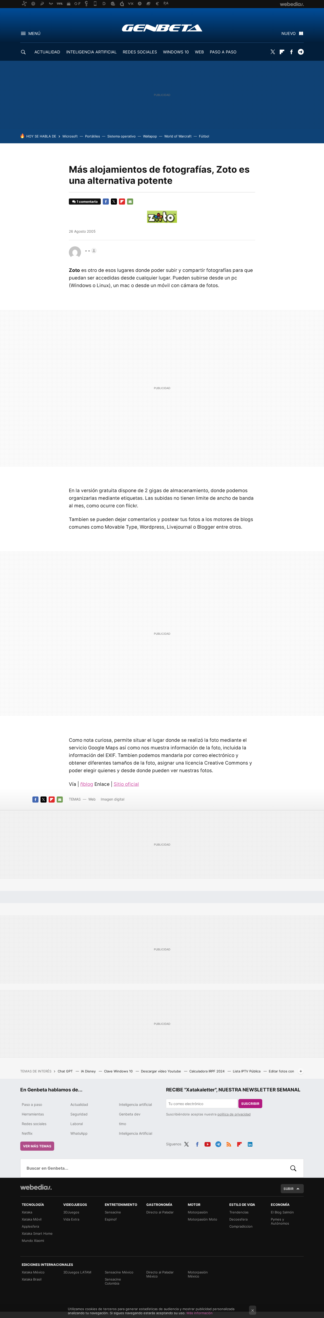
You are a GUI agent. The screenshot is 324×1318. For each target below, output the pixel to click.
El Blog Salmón (282, 1212)
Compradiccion (241, 1226)
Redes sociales (34, 1124)
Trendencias (239, 1212)
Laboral (76, 1124)
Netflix (27, 1133)
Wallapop (150, 136)
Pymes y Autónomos (280, 1221)
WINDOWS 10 (176, 51)
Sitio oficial (126, 784)
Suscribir (250, 1104)
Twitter (273, 52)
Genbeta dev (129, 1114)
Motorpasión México (198, 1274)
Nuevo (288, 33)
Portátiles (92, 136)
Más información (200, 1313)
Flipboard (282, 52)
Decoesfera (238, 1219)
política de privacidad (234, 1114)
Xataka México (33, 1272)
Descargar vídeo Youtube (161, 1071)
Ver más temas (37, 1146)
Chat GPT (66, 1071)
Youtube (208, 1143)
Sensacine (113, 1212)
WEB (199, 51)
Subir (289, 1189)
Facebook (291, 52)
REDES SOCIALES (140, 51)
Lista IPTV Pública (247, 1071)
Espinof (111, 1219)
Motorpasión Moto (202, 1219)
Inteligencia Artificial (135, 1133)
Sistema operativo (121, 136)
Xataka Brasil (32, 1279)
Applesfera (30, 1226)
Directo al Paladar (160, 1212)
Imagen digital (112, 799)
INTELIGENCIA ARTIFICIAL (91, 51)
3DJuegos (71, 1212)
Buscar (293, 1168)
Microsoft (70, 136)
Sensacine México (119, 1272)
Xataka (27, 1212)
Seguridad (79, 1114)
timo (122, 1124)
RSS (229, 1143)
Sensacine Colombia (113, 1281)
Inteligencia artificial (135, 1104)
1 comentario (87, 201)
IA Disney (89, 1071)
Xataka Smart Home (37, 1233)
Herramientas (33, 1114)
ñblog (86, 784)
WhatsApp (79, 1133)
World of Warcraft (178, 136)
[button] (90, 251)
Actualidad (79, 1104)
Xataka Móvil (32, 1219)
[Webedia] (36, 1187)
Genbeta (162, 28)
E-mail (130, 201)
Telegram (301, 52)
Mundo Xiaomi (33, 1241)
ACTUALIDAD (47, 51)
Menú (34, 33)
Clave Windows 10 (119, 1071)
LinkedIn (250, 1143)
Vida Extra (71, 1219)
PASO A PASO (223, 51)
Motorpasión (198, 1212)
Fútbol (204, 136)
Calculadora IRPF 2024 (207, 1071)
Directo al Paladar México (160, 1274)
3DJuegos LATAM (77, 1272)
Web (92, 799)
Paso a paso (32, 1104)
